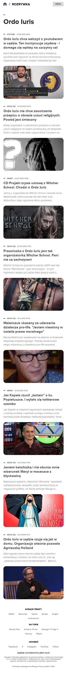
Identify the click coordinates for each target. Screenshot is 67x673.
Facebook (13, 646)
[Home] (19, 4)
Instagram (31, 646)
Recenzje (23, 614)
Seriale (45, 614)
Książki (55, 614)
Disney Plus (14, 629)
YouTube (44, 646)
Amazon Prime (30, 629)
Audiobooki (33, 618)
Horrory (28, 633)
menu (58, 4)
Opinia (34, 614)
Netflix (12, 614)
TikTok (55, 646)
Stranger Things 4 (50, 629)
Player (39, 633)
